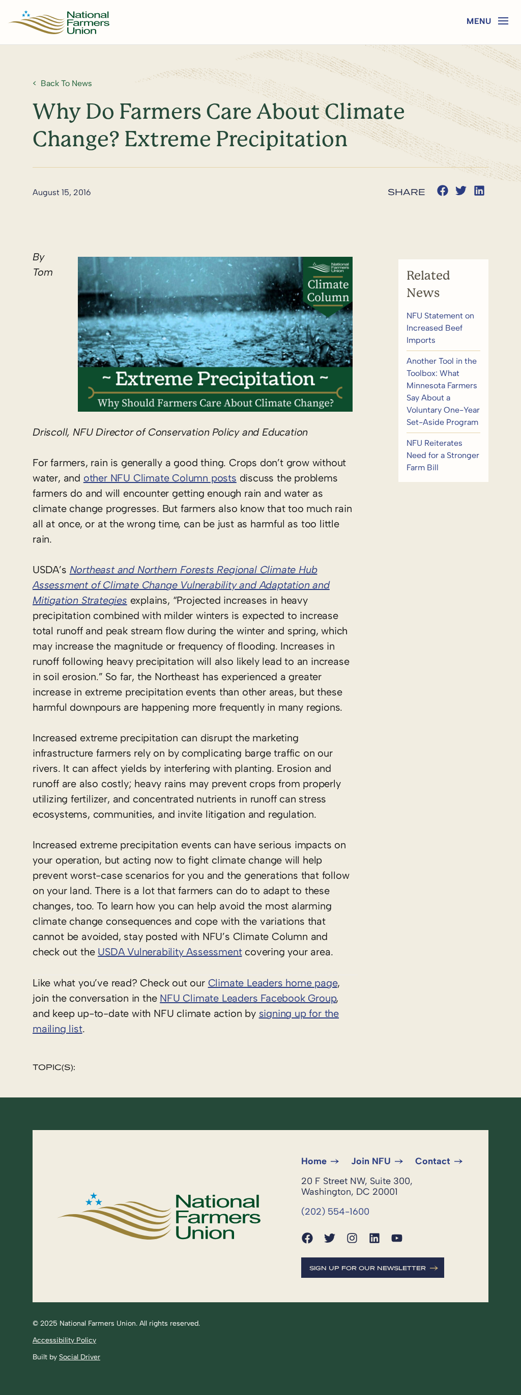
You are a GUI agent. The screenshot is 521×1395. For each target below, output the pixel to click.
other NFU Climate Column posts (160, 478)
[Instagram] (352, 1238)
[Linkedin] (374, 1238)
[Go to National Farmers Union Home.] (58, 22)
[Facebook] (307, 1238)
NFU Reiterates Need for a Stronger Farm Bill (443, 455)
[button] (503, 20)
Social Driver (79, 1357)
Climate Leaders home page (272, 983)
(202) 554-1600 (335, 1211)
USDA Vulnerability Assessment (170, 952)
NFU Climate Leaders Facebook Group (248, 998)
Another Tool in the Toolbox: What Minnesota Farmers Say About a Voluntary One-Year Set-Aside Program (443, 391)
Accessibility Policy (64, 1340)
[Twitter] (330, 1238)
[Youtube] (397, 1238)
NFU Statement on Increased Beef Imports (443, 328)
